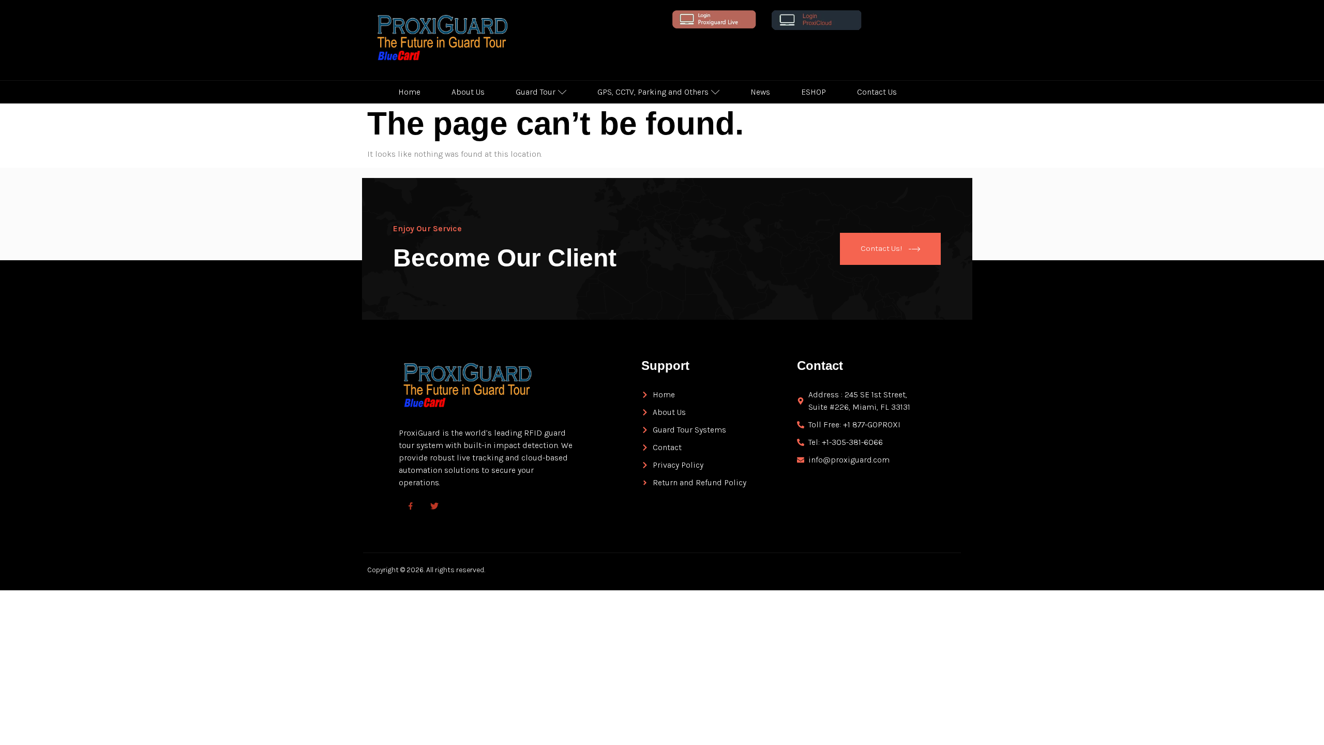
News (760, 92)
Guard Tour (535, 92)
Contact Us (877, 92)
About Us (468, 92)
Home (409, 92)
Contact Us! (881, 247)
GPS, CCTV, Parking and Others (653, 92)
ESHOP (813, 92)
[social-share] (411, 505)
